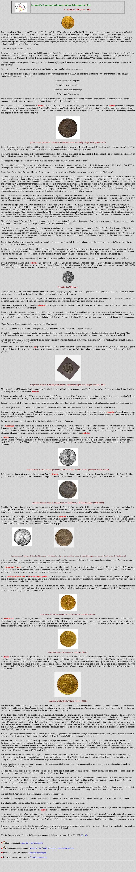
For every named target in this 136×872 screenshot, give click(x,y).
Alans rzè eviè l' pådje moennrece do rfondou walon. (51, 848)
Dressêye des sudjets (37, 853)
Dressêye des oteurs (38, 857)
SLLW (84, 835)
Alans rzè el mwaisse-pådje (31, 843)
